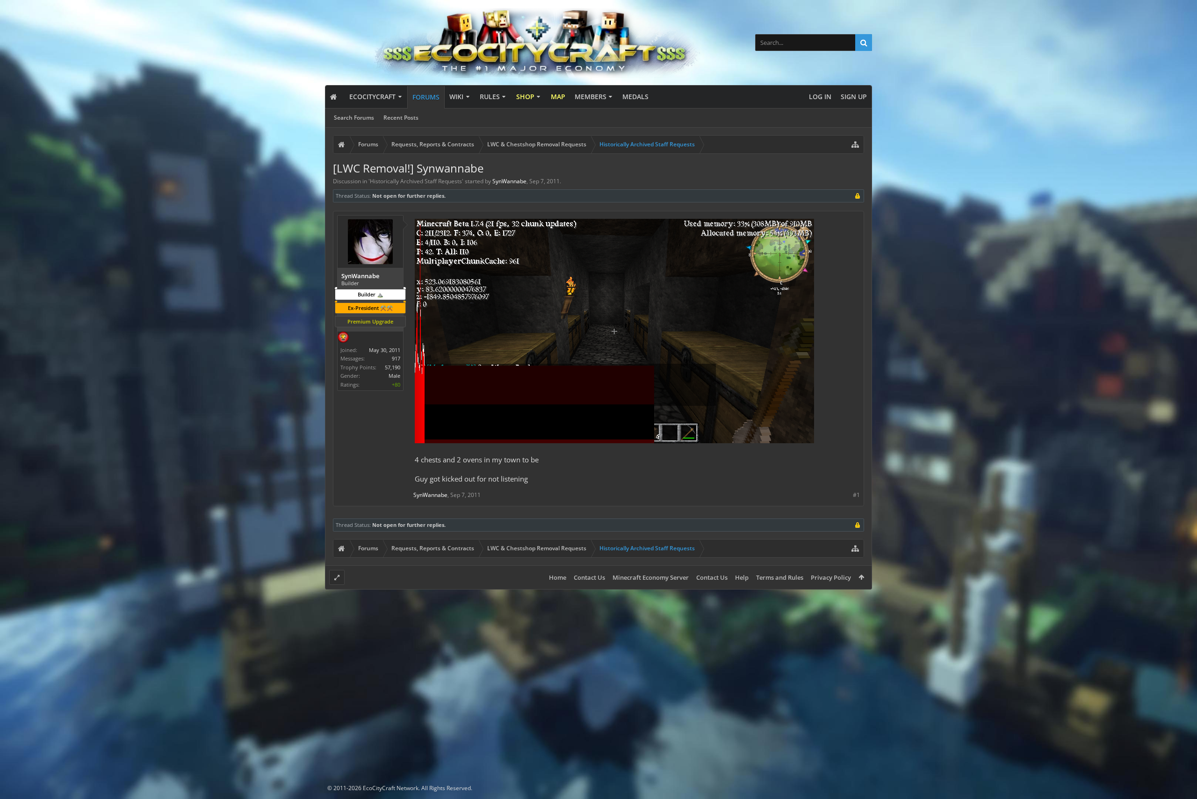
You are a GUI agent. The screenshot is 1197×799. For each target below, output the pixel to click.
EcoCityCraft (372, 96)
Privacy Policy (831, 577)
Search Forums (354, 118)
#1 (856, 494)
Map (558, 96)
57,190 (392, 367)
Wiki (456, 96)
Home (557, 577)
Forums (426, 97)
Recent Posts (400, 118)
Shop (525, 96)
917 (396, 358)
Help (742, 577)
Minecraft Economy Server (651, 577)
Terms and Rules (779, 577)
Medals (635, 96)
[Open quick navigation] (855, 144)
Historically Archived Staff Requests (416, 181)
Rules (490, 96)
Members (590, 96)
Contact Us (589, 577)
